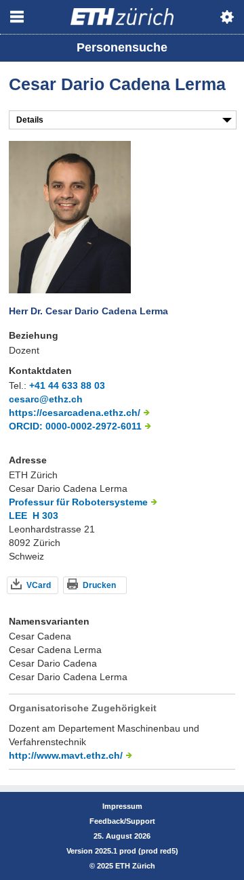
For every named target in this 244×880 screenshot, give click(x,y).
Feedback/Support (122, 821)
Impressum (122, 806)
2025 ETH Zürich (126, 866)
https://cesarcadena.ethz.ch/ (74, 412)
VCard (38, 585)
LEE (18, 515)
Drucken (99, 585)
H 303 (45, 515)
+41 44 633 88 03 (67, 385)
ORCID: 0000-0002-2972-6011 (75, 426)
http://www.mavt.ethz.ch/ (66, 755)
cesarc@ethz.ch (46, 399)
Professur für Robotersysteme (78, 502)
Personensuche (122, 47)
